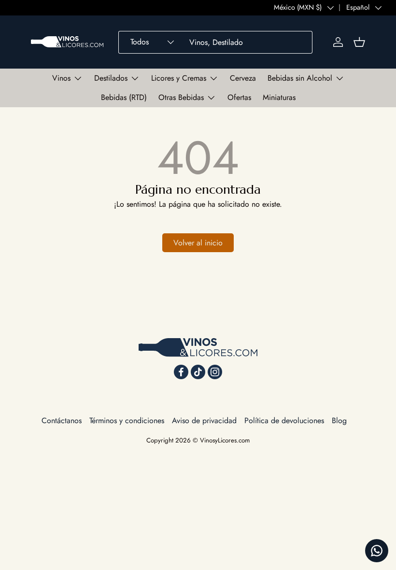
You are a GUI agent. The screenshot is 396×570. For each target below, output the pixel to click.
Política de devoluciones (284, 420)
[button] (359, 42)
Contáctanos (62, 420)
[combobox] (215, 42)
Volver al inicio (198, 242)
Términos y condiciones (126, 420)
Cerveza (243, 78)
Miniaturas (279, 97)
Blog (339, 420)
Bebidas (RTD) (124, 97)
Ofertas (239, 97)
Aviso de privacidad (204, 420)
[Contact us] (376, 550)
